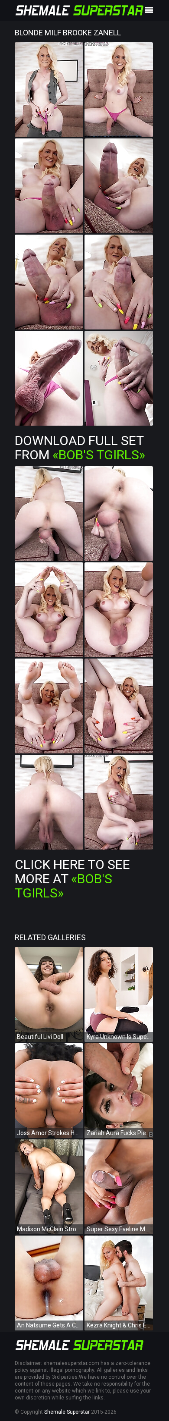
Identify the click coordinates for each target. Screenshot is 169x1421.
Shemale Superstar (67, 1412)
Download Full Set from (80, 447)
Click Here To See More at (72, 878)
